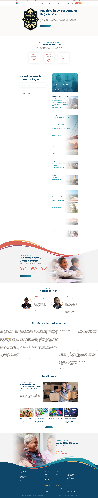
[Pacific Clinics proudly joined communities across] (49, 339)
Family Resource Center (55, 193)
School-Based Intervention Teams (38, 0)
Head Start (22, 0)
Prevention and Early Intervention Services (59, 102)
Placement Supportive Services (57, 135)
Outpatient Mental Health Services (57, 221)
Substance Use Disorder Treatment (57, 107)
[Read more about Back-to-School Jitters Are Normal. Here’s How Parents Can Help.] (27, 412)
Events (46, 489)
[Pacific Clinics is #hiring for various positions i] (88, 339)
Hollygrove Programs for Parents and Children (59, 98)
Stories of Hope (58, 489)
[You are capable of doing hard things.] (68, 339)
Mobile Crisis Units (55, 183)
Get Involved (48, 3)
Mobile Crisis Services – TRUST (57, 131)
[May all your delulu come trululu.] (49, 359)
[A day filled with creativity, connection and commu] (10, 359)
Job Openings (58, 477)
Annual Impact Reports (59, 488)
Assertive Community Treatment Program (58, 163)
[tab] (33, 85)
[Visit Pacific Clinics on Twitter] (23, 480)
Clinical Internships (59, 476)
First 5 (53, 146)
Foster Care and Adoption (29, 0)
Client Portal (17, 0)
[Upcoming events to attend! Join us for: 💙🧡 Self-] (68, 359)
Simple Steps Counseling (56, 153)
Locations (67, 3)
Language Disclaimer (66, 495)
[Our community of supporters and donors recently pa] (29, 339)
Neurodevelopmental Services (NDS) (58, 124)
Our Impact (53, 3)
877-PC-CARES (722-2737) (76, 0)
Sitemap (77, 495)
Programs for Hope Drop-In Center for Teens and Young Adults (60, 105)
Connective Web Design (39, 495)
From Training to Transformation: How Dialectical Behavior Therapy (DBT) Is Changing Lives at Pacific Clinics (30, 386)
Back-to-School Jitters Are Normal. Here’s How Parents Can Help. (26, 420)
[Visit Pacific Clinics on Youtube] (25, 480)
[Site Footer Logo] (23, 472)
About (37, 3)
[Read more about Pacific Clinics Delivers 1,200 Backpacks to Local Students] (56, 412)
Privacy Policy (72, 495)
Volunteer (46, 491)
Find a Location (60, 451)
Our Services (42, 3)
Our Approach (47, 474)
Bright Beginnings (55, 165)
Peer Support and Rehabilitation (57, 100)
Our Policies (46, 477)
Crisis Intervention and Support (57, 233)
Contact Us (59, 455)
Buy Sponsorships (45, 25)
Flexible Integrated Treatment (56, 179)
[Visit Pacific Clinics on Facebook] (20, 480)
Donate (78, 3)
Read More (36, 310)
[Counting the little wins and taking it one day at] (29, 359)
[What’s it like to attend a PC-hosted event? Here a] (10, 339)
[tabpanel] (49, 21)
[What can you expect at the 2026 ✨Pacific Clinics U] (88, 359)
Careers (58, 3)
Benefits (57, 474)
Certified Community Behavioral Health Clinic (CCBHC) (60, 117)
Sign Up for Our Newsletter (71, 491)
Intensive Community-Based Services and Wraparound (61, 128)
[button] (81, 0)
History (46, 476)
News (72, 3)
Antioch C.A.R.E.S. (55, 177)
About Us (47, 471)
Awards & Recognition (70, 488)
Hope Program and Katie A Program (58, 167)
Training (63, 3)
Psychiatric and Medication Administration (59, 223)
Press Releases (69, 489)
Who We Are (47, 479)
